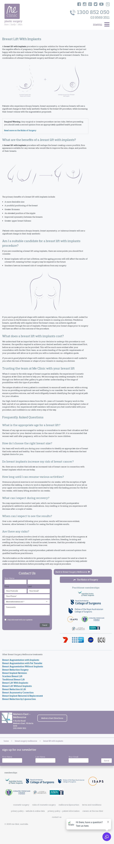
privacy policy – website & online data (28, 811)
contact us (56, 817)
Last (30, 586)
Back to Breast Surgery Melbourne (71, 572)
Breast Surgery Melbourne (26, 741)
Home (6, 741)
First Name (7, 756)
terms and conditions (91, 804)
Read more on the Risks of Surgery (20, 130)
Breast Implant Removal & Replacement (22, 695)
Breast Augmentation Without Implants (22, 666)
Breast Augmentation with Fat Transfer (22, 663)
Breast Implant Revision (14, 672)
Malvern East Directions (52, 718)
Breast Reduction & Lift (14, 689)
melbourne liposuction (69, 804)
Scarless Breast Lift (12, 676)
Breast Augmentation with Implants (20, 659)
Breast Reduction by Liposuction (19, 698)
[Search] (108, 4)
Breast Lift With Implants (15, 682)
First (6, 586)
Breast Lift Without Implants (17, 685)
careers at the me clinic (93, 811)
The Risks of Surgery (87, 579)
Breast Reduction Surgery (15, 669)
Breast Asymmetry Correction (18, 692)
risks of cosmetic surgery (44, 804)
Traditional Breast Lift (13, 679)
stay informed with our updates (20, 620)
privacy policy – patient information (64, 811)
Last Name (40, 756)
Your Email (74, 756)
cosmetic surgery (21, 804)
